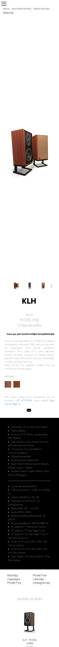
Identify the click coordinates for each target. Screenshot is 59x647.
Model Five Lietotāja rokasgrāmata (41, 579)
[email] (29, 411)
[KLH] (29, 302)
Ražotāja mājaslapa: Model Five (14, 579)
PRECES (6, 9)
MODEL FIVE (8, 13)
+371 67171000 (23, 400)
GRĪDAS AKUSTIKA (41, 9)
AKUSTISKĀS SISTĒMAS (21, 9)
